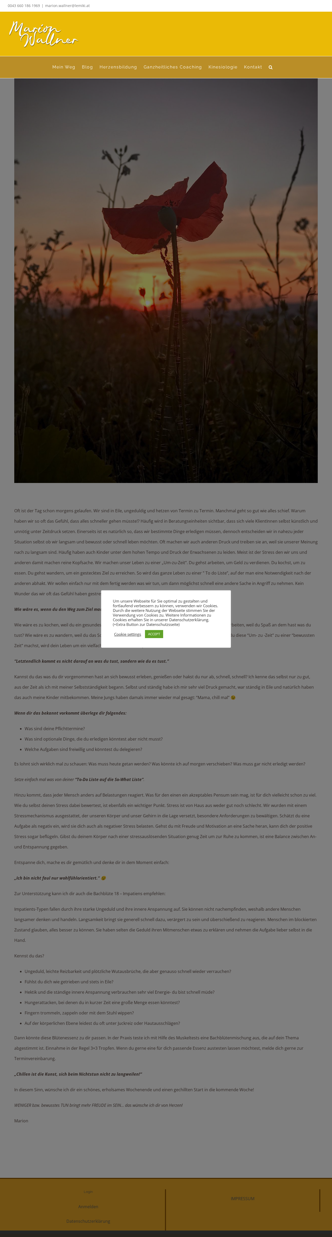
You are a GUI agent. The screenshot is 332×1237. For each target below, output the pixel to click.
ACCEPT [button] (154, 634)
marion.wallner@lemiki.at (67, 5)
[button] (271, 67)
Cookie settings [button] (127, 634)
